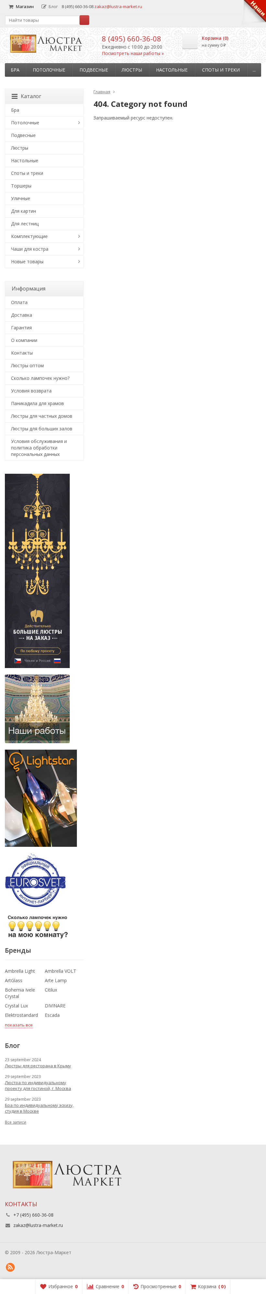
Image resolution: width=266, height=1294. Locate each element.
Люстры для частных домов (41, 416)
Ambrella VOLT (60, 971)
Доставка (21, 315)
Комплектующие (29, 236)
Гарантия (21, 327)
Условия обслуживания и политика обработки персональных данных (39, 447)
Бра (15, 70)
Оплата (19, 302)
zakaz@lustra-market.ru (118, 6)
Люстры (132, 70)
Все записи (15, 1122)
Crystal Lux (16, 1006)
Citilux (51, 990)
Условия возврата (31, 391)
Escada (52, 1015)
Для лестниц (25, 224)
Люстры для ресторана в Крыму (38, 1066)
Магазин (25, 6)
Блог (53, 6)
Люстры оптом (27, 365)
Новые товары (27, 261)
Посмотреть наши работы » (133, 53)
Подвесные (93, 70)
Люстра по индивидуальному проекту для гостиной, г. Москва (38, 1085)
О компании (24, 340)
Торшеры (21, 186)
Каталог (31, 96)
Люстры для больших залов (41, 429)
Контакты (22, 353)
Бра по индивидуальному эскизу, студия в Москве (39, 1108)
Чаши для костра (29, 249)
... (254, 70)
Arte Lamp (56, 980)
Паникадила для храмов (37, 403)
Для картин (23, 211)
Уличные (20, 198)
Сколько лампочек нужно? (40, 378)
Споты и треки (221, 70)
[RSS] (10, 1267)
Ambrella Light (20, 971)
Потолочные (49, 70)
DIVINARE (55, 1006)
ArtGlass (13, 980)
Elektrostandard (21, 1015)
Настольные (171, 70)
